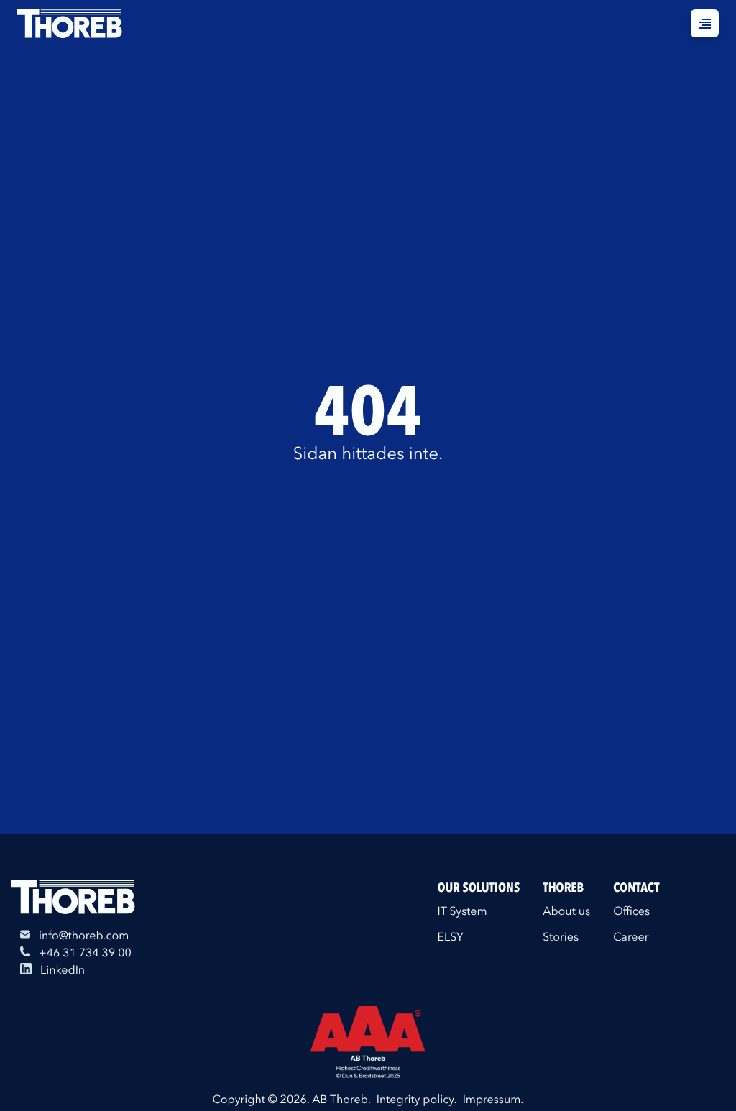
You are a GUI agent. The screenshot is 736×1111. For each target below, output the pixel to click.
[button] (705, 23)
